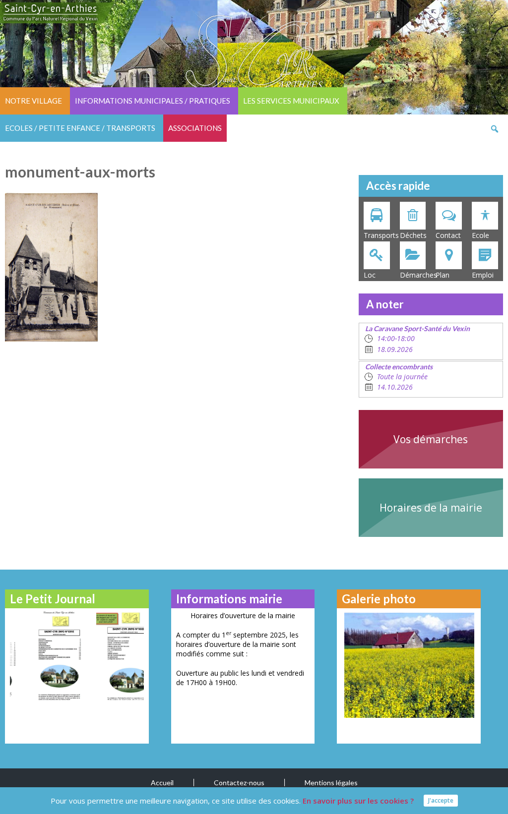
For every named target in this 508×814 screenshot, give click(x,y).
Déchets (413, 235)
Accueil (162, 782)
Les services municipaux (291, 100)
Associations (195, 127)
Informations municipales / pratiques (152, 100)
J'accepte (440, 800)
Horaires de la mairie (431, 508)
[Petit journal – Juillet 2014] (111, 655)
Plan (442, 275)
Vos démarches (430, 439)
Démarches (415, 275)
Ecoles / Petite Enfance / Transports (80, 127)
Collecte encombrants (399, 366)
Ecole (480, 235)
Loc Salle (371, 275)
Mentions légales (331, 782)
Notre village (33, 100)
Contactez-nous (239, 782)
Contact (448, 235)
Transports (379, 235)
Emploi (483, 275)
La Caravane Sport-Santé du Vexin (417, 328)
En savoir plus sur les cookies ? (358, 801)
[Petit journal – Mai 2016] (41, 655)
